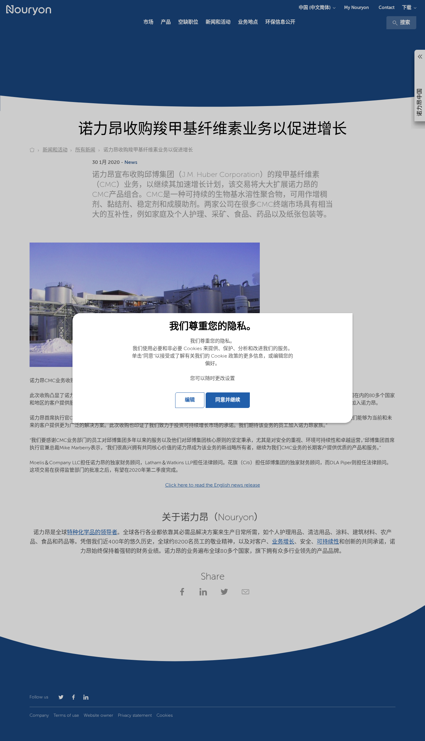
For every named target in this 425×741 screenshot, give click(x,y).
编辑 (190, 400)
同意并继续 (227, 400)
